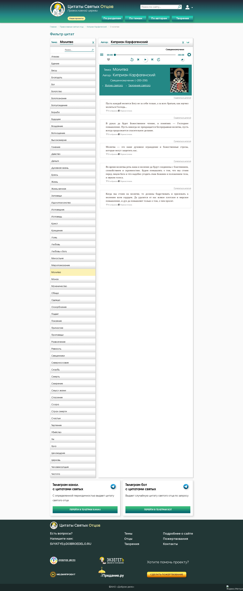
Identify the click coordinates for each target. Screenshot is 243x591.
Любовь (55, 244)
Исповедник (57, 210)
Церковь (55, 460)
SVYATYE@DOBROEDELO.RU (70, 544)
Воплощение (58, 133)
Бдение (55, 64)
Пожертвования (175, 539)
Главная (53, 27)
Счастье (56, 418)
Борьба (55, 112)
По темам (135, 18)
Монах (55, 279)
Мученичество (59, 286)
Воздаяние (57, 126)
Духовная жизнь (59, 168)
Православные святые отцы (72, 27)
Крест (54, 224)
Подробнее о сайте (178, 533)
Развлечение (58, 342)
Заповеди (56, 196)
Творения (182, 18)
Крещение (57, 231)
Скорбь (55, 370)
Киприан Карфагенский (97, 27)
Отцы (128, 539)
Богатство (56, 91)
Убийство (56, 432)
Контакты (170, 544)
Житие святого (114, 85)
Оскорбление (59, 307)
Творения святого (139, 85)
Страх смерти (59, 411)
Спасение (57, 397)
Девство (55, 154)
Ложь (54, 238)
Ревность (56, 349)
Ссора (55, 404)
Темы (128, 533)
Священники (58, 356)
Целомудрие (58, 453)
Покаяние (56, 321)
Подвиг (55, 314)
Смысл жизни (58, 391)
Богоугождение (59, 105)
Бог (53, 84)
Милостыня (57, 258)
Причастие (57, 328)
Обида (55, 293)
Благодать (56, 78)
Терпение (56, 425)
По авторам (159, 18)
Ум (52, 439)
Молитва (56, 272)
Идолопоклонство (61, 203)
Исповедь (56, 217)
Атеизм (55, 57)
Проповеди (57, 335)
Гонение (55, 147)
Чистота (55, 474)
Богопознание (58, 98)
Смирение (57, 384)
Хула (53, 446)
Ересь (54, 175)
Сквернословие (60, 363)
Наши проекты (76, 18)
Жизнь (54, 182)
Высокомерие (59, 140)
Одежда (55, 300)
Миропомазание (60, 265)
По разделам (112, 18)
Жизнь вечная (58, 189)
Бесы (54, 71)
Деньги (55, 161)
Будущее (56, 119)
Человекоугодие (60, 467)
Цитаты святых (90, 8)
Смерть (55, 377)
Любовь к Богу (59, 251)
